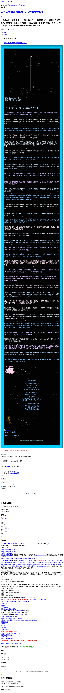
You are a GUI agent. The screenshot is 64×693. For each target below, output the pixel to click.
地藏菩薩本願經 (11, 564)
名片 (5, 36)
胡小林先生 (32, 566)
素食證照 (4, 620)
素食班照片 (5, 618)
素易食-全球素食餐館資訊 (9, 609)
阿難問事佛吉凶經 (22, 564)
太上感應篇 (49, 562)
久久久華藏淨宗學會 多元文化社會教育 (22, 12)
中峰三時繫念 (55, 560)
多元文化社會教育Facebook (9, 638)
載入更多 (3, 478)
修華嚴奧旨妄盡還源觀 (8, 562)
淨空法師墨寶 (5, 629)
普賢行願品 (48, 564)
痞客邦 (9, 466)
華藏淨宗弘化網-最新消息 (9, 553)
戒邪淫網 (4, 603)
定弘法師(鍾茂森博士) (42, 566)
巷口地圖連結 (42, 599)
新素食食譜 (19, 618)
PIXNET (20, 671)
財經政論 (13, 29)
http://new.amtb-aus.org (41, 555)
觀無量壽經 (41, 564)
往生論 (59, 564)
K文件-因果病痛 (14, 473)
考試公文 (4, 637)
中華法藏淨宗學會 (7, 635)
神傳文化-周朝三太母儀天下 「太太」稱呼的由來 (15, 601)
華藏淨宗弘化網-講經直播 (9, 551)
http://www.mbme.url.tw (52, 544)
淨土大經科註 (28, 562)
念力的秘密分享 (5, 566)
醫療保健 (12, 471)
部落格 (5, 34)
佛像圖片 (4, 627)
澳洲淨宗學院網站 (7, 555)
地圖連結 (35, 599)
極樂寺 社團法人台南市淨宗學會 (11, 558)
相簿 (5, 32)
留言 (12, 466)
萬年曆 (4, 605)
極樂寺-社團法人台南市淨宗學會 (11, 633)
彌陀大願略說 (48, 560)
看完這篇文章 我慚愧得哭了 (15, 43)
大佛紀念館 (5, 607)
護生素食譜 (5, 622)
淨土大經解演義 (19, 562)
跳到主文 (3, 16)
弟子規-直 (8, 643)
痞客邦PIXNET (19, 611)
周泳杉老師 (26, 566)
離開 (9, 690)
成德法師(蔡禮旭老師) (16, 566)
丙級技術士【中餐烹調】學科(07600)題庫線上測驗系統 (22, 620)
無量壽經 (35, 564)
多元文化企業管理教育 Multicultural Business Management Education (20, 544)
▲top (2, 475)
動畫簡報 (4, 624)
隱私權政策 (40, 671)
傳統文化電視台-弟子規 (39, 562)
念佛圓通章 (54, 564)
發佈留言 (3, 488)
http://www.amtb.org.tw (26, 560)
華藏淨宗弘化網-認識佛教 (9, 549)
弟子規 (2, 643)
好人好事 (4, 625)
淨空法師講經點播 (7, 616)
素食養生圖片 (12, 618)
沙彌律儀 (4, 564)
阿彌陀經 (29, 564)
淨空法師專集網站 (7, 560)
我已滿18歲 (3, 690)
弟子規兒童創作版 (17, 643)
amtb (2, 458)
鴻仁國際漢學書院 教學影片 (27, 558)
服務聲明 (47, 671)
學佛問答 (54, 562)
